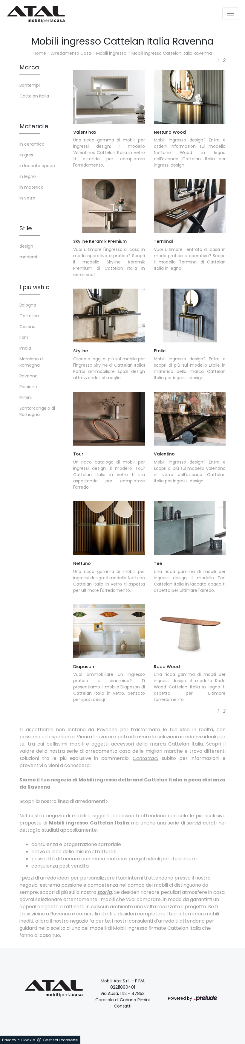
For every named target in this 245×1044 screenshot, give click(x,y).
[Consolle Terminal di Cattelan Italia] (190, 206)
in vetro (27, 198)
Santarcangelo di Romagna (37, 411)
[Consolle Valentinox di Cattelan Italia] (109, 97)
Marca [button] (29, 67)
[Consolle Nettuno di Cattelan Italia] (109, 528)
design (26, 246)
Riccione (28, 387)
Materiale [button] (33, 126)
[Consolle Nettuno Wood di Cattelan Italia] (190, 97)
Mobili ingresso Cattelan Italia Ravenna (171, 53)
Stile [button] (25, 228)
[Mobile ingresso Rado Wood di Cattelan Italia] (190, 631)
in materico (31, 187)
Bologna (27, 305)
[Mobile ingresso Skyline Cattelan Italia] (109, 315)
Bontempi (29, 85)
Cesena (27, 327)
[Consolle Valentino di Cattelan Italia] (190, 419)
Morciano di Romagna (31, 362)
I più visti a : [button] (36, 287)
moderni (28, 257)
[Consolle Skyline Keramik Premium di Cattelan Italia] (109, 206)
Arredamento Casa (71, 53)
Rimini (25, 397)
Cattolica (29, 316)
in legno (27, 176)
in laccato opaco (37, 166)
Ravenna (28, 376)
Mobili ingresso (111, 53)
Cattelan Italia (34, 96)
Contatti (122, 1006)
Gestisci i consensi (60, 1040)
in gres (26, 155)
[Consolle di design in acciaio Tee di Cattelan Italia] (190, 528)
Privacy (9, 1040)
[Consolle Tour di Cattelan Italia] (109, 419)
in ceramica (32, 144)
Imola (25, 348)
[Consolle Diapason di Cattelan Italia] (109, 631)
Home (39, 53)
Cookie (28, 1040)
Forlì (23, 337)
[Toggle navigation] (230, 13)
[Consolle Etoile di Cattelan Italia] (190, 315)
